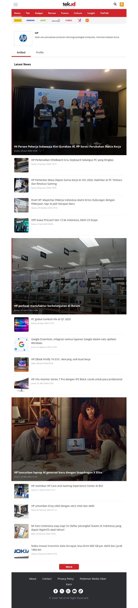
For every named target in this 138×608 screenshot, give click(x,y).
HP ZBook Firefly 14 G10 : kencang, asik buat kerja (60, 359)
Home (17, 13)
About (32, 578)
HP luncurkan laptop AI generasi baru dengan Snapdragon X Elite (58, 472)
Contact (47, 578)
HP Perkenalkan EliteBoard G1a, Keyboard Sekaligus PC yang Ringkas (72, 160)
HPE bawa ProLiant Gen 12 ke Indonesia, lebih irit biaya (64, 220)
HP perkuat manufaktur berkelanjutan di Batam (47, 306)
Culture (78, 13)
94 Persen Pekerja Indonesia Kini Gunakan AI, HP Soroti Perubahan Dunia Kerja (67, 146)
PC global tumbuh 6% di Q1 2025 (51, 319)
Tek (28, 13)
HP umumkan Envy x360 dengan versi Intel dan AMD (62, 506)
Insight (91, 13)
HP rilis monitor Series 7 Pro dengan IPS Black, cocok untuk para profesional (76, 379)
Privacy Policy (66, 578)
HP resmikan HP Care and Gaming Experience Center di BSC (67, 486)
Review (52, 13)
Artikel (21, 52)
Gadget (39, 13)
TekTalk (104, 13)
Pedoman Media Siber (93, 578)
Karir (69, 584)
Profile (40, 52)
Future (64, 13)
